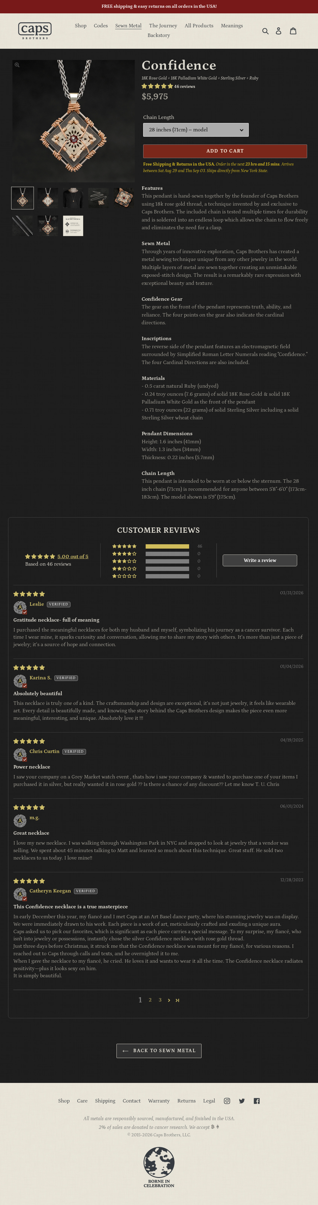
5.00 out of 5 (73, 557)
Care (82, 1101)
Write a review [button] (260, 560)
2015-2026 (141, 1135)
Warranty (159, 1101)
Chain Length (158, 117)
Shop (64, 1101)
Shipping (105, 1101)
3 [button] (160, 1000)
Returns (186, 1101)
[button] (158, 86)
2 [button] (150, 1000)
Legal (209, 1101)
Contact (132, 1101)
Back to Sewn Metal (164, 1050)
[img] (29, 594)
